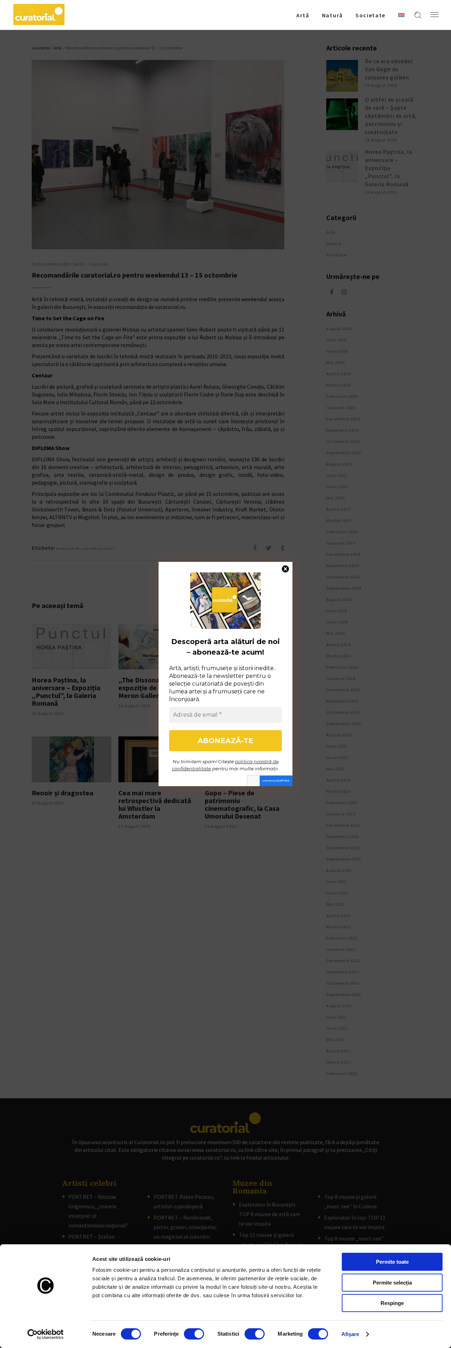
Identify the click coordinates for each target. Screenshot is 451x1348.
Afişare (350, 1334)
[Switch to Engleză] (401, 15)
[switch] (194, 1334)
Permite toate (392, 1262)
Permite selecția (392, 1283)
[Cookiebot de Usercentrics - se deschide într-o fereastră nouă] (45, 1334)
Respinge (392, 1303)
